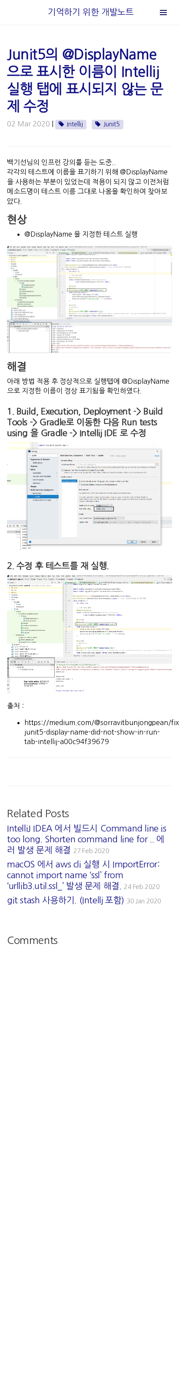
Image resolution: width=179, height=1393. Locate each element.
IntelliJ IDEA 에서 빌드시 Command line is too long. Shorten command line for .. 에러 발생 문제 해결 (86, 839)
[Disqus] (89, 1058)
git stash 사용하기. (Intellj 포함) (84, 900)
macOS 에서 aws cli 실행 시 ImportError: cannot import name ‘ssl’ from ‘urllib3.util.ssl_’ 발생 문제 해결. (83, 875)
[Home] (47, 12)
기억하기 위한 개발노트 (90, 12)
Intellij (75, 124)
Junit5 (111, 124)
